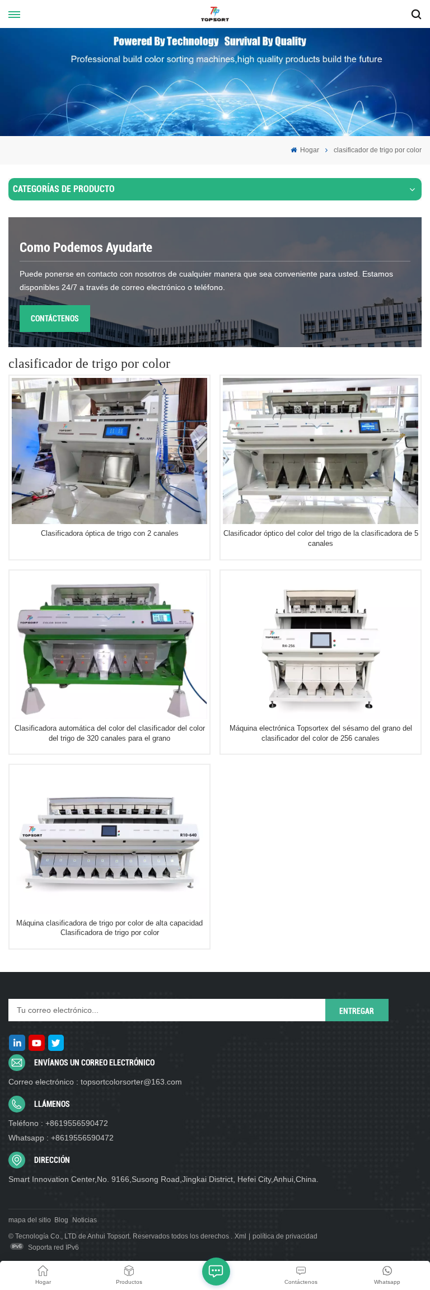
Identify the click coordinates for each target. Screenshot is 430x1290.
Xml (240, 1236)
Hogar (308, 150)
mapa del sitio (29, 1220)
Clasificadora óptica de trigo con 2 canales (110, 533)
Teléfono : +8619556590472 (58, 1123)
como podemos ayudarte (86, 247)
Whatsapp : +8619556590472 (61, 1137)
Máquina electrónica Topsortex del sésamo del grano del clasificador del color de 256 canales (321, 733)
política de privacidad (285, 1236)
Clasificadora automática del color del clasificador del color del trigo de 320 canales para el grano (110, 733)
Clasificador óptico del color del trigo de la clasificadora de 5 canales (320, 538)
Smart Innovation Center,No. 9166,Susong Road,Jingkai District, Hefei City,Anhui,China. (163, 1179)
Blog (61, 1220)
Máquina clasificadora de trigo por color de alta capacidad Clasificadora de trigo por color (109, 928)
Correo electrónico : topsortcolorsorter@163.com (95, 1081)
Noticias (84, 1220)
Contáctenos (55, 318)
